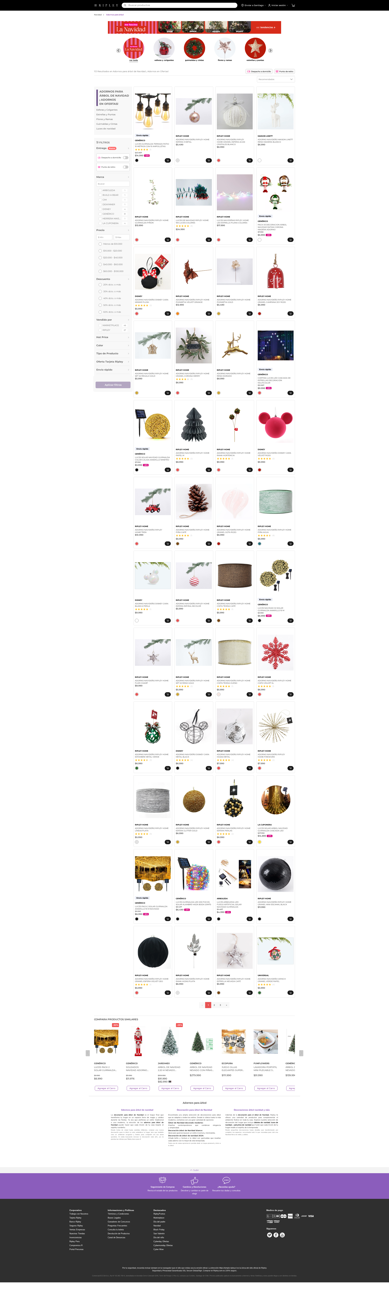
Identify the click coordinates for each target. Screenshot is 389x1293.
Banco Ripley (75, 1222)
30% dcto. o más (112, 291)
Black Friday (159, 1229)
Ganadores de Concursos (119, 1222)
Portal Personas (76, 1249)
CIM (105, 199)
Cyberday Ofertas (161, 1241)
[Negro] (137, 160)
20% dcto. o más (112, 284)
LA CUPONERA (111, 223)
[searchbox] (182, 5)
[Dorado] (218, 313)
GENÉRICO (108, 213)
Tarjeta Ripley (75, 1218)
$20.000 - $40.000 (112, 257)
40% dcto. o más (112, 298)
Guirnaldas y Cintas (106, 124)
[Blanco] (259, 160)
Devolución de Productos (119, 1233)
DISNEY (107, 209)
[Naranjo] (177, 313)
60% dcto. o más (112, 312)
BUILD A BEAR (110, 195)
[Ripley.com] (108, 5)
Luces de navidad (105, 128)
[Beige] (218, 694)
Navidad (98, 15)
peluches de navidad (242, 1125)
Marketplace (111, 325)
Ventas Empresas (77, 1229)
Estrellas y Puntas (105, 114)
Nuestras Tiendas (77, 1233)
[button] (293, 5)
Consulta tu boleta (116, 1229)
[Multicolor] (218, 160)
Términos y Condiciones (118, 1214)
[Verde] (137, 768)
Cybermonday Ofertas (163, 1245)
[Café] (177, 544)
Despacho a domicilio (261, 71)
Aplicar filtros (113, 384)
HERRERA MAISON (112, 218)
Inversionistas (75, 1237)
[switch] (125, 157)
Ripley (106, 330)
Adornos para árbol (115, 15)
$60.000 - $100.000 (113, 271)
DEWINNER (109, 204)
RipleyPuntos (159, 1214)
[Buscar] (125, 5)
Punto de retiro (286, 71)
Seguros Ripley (76, 1226)
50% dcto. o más (112, 305)
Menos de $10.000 (112, 244)
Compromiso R (76, 1245)
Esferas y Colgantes (106, 109)
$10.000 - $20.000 (112, 250)
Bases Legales (114, 1218)
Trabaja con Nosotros (78, 1214)
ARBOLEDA (109, 190)
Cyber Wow (158, 1249)
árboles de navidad (262, 1122)
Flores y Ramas (104, 119)
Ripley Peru (74, 1241)
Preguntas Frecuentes (117, 1226)
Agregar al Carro (106, 1088)
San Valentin (159, 1233)
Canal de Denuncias (116, 1237)
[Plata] (177, 160)
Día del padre (159, 1222)
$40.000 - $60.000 (113, 264)
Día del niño (158, 1237)
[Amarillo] (259, 842)
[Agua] (259, 544)
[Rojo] (259, 313)
